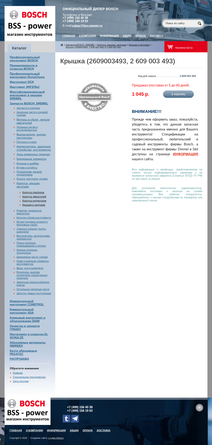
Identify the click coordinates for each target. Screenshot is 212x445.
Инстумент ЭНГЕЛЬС (25, 87)
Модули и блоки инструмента (34, 217)
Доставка (157, 35)
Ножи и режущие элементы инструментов (33, 263)
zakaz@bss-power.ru (87, 25)
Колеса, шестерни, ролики (32, 178)
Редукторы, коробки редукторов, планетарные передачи (32, 275)
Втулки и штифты (27, 167)
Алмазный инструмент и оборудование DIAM (27, 319)
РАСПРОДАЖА (19, 358)
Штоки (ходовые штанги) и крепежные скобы (32, 223)
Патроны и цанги (27, 142)
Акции (127, 35)
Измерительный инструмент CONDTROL (27, 302)
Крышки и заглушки (33, 204)
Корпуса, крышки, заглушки (28, 185)
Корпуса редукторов (34, 200)
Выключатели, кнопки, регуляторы (32, 136)
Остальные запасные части (33, 289)
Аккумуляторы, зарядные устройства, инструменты (34, 148)
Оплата (141, 35)
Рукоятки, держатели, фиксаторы (29, 212)
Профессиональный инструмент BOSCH (25, 58)
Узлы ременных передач (33, 154)
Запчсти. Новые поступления (34, 293)
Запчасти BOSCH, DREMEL (29, 103)
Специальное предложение (29, 377)
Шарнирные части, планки (32, 257)
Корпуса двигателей (34, 196)
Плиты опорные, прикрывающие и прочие (31, 244)
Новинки (18, 373)
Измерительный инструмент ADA (22, 311)
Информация (109, 35)
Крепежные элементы (31, 158)
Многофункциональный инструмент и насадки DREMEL (27, 95)
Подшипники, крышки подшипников (29, 173)
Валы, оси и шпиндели (30, 268)
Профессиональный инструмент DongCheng (27, 75)
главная (69, 35)
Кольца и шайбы (28, 163)
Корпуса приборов (33, 192)
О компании (87, 35)
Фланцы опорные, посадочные (27, 251)
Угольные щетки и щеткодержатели (27, 129)
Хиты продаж (21, 381)
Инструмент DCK (22, 82)
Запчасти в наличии (28, 108)
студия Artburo (56, 438)
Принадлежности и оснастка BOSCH (23, 67)
